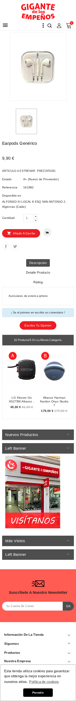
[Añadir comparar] (47, 232)
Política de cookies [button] (44, 682)
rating (38, 282)
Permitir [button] (38, 692)
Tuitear (14, 246)
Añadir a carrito (21, 233)
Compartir (5, 246)
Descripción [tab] (38, 263)
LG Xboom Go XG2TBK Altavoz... (22, 399)
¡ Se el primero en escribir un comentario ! (38, 312)
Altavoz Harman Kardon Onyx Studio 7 (54, 401)
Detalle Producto (38, 272)
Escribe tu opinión (37, 325)
